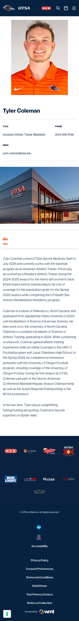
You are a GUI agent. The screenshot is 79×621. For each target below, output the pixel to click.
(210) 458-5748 (64, 134)
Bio (5, 239)
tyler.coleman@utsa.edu (17, 153)
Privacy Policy (39, 560)
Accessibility (39, 546)
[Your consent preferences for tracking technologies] (7, 614)
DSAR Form (39, 586)
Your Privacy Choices (39, 594)
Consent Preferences (39, 568)
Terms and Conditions (39, 577)
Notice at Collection (39, 603)
